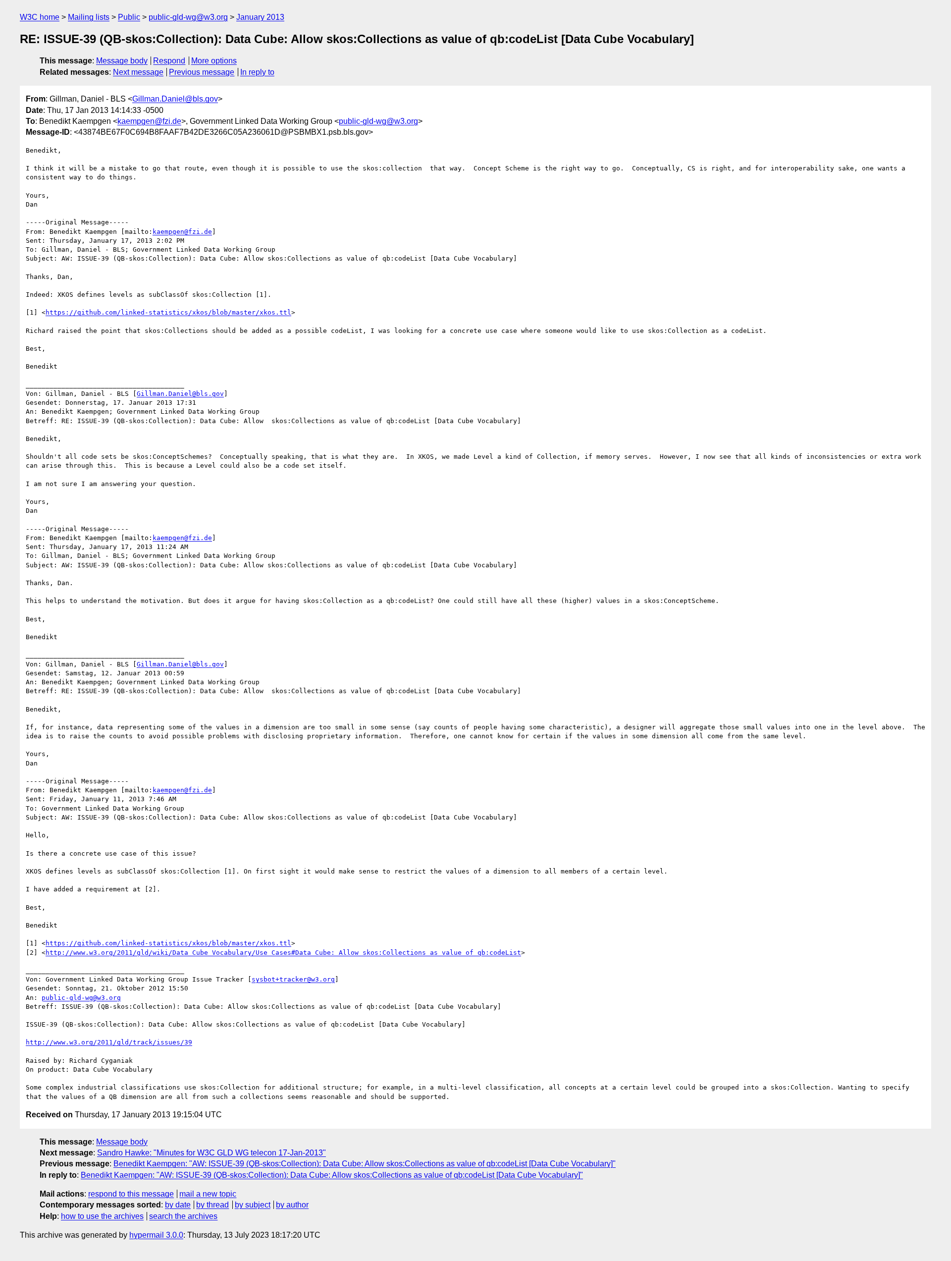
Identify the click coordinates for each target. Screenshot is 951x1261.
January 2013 (260, 17)
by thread (212, 1205)
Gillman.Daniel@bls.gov (175, 99)
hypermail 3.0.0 (156, 1235)
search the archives (183, 1216)
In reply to (257, 72)
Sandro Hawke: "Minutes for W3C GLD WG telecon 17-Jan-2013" (211, 1153)
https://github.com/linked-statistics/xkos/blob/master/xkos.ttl (168, 312)
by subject (252, 1205)
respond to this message (131, 1194)
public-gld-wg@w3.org (188, 17)
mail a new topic (207, 1194)
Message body (122, 60)
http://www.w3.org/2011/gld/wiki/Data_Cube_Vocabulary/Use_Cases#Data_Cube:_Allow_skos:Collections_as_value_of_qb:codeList (283, 952)
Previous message (201, 72)
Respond (169, 60)
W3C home (39, 17)
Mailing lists (88, 17)
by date (178, 1205)
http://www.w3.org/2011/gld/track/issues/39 (109, 1042)
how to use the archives (102, 1216)
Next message (138, 72)
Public (129, 17)
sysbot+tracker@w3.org (293, 979)
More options (214, 60)
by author (292, 1205)
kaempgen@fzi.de (149, 121)
